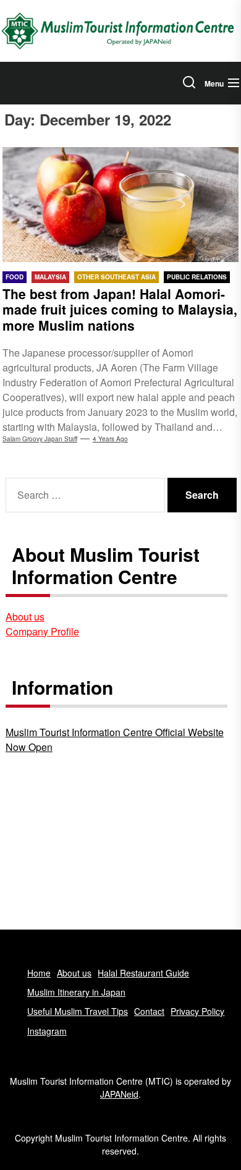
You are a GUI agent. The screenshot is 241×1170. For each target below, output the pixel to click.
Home (39, 973)
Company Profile (42, 631)
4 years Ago (110, 439)
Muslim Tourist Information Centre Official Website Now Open (115, 739)
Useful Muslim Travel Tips (77, 1011)
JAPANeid (119, 1094)
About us (25, 616)
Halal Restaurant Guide (143, 973)
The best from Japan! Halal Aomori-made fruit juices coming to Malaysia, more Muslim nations (119, 309)
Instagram (47, 1031)
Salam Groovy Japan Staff (39, 439)
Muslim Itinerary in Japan (76, 992)
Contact (149, 1011)
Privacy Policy (197, 1011)
